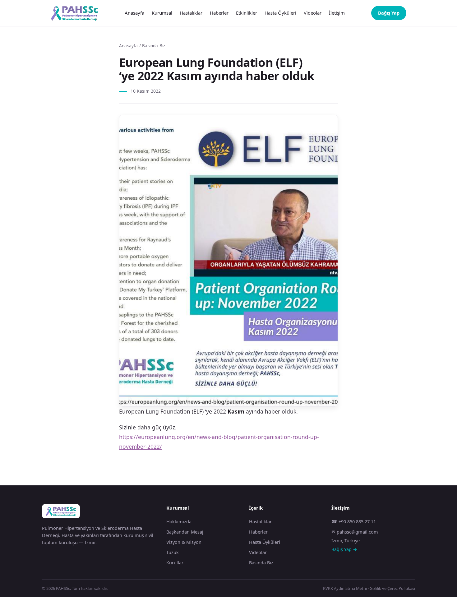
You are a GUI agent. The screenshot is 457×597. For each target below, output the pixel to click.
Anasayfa (134, 13)
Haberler (219, 13)
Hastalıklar (191, 13)
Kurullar (174, 562)
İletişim (337, 13)
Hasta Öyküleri (280, 13)
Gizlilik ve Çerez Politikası (392, 588)
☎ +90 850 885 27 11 (353, 521)
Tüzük (172, 552)
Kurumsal (162, 13)
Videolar (312, 13)
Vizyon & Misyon (183, 542)
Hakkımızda (179, 521)
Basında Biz (153, 46)
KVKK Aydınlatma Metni (345, 588)
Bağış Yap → (344, 549)
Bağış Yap (388, 13)
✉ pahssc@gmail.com (354, 532)
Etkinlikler (246, 13)
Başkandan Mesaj (184, 532)
